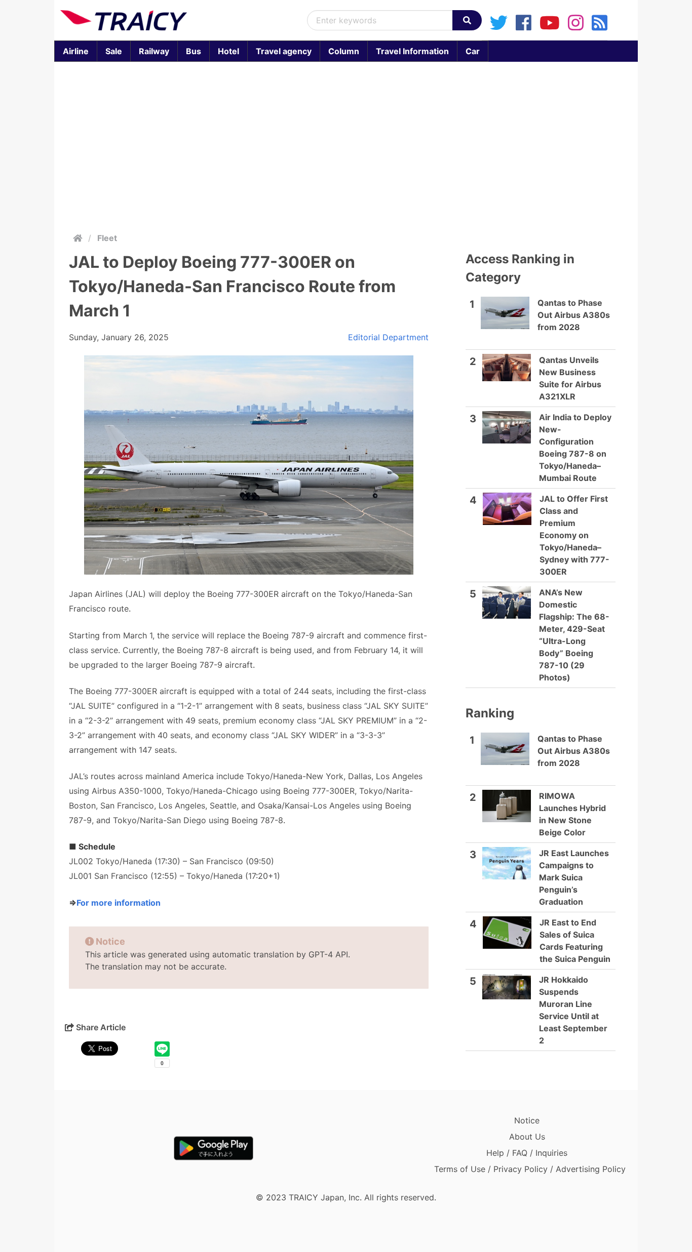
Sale (113, 51)
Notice (527, 1120)
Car (473, 51)
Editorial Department (388, 337)
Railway (154, 51)
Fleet (107, 238)
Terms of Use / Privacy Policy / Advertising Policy (530, 1169)
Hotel (228, 51)
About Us (527, 1137)
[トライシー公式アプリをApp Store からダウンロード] (119, 1148)
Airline (76, 51)
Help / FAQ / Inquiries (526, 1153)
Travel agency (284, 51)
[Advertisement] (358, 145)
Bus (193, 51)
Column (343, 51)
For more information (118, 903)
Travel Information (412, 51)
